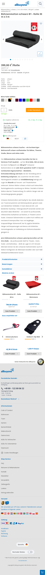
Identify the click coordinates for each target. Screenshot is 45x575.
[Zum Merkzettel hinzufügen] (41, 23)
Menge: (3, 106)
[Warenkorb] (42, 572)
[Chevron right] (41, 39)
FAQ (2, 463)
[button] (9, 100)
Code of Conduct (7, 410)
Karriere (3, 423)
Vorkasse (4, 536)
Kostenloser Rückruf (9, 399)
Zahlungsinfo (5, 484)
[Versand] (5, 504)
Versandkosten (15, 70)
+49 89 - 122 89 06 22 (14, 388)
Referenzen (5, 414)
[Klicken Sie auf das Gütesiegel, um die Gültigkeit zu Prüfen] (40, 363)
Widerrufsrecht (6, 431)
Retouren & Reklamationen (10, 467)
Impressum (5, 448)
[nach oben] (42, 562)
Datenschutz (5, 435)
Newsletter (4, 476)
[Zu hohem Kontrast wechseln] (30, 552)
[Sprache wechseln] (26, 544)
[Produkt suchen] (40, 3)
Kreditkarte (4, 528)
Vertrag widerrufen (7, 493)
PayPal (3, 531)
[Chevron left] (3, 39)
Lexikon (3, 488)
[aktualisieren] (25, 138)
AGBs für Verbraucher (8, 440)
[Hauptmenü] (3, 4)
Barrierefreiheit (6, 427)
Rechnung (4, 533)
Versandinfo (5, 480)
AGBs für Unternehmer (9, 444)
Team (3, 419)
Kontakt (3, 472)
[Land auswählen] (8, 138)
